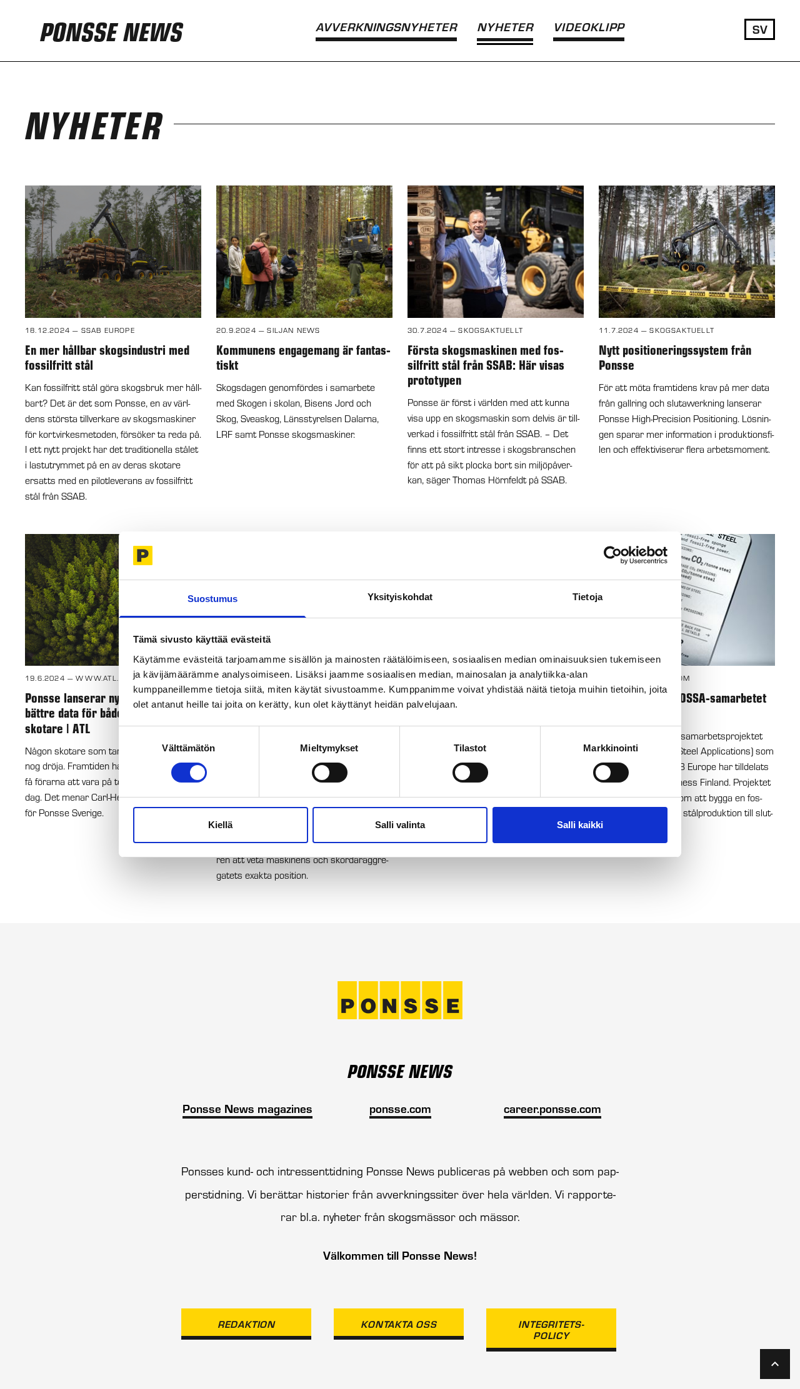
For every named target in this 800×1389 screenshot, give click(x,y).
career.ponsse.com (552, 1108)
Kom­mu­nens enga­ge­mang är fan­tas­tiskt (303, 356)
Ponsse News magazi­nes (247, 1108)
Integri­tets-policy (551, 1329)
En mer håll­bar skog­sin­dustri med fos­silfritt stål (107, 356)
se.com (412, 1108)
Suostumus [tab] (213, 598)
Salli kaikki (580, 824)
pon (378, 1108)
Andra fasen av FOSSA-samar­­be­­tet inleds (682, 704)
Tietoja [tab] (587, 596)
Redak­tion (246, 1323)
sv (760, 29)
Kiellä (220, 824)
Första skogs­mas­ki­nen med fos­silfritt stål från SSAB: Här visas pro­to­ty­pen (486, 364)
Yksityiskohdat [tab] (400, 596)
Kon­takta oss (399, 1323)
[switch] (330, 773)
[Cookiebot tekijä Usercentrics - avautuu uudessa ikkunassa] (613, 555)
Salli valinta (400, 824)
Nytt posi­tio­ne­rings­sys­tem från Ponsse (675, 356)
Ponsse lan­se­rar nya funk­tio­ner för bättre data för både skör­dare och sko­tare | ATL (111, 712)
